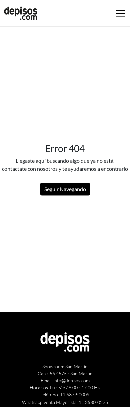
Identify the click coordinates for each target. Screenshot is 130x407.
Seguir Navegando (65, 189)
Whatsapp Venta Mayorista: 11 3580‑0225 (65, 402)
